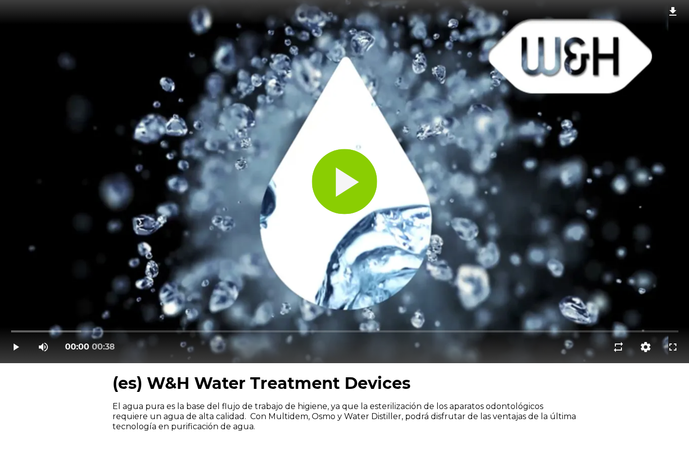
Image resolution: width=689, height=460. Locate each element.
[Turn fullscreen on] (673, 347)
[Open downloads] (673, 11)
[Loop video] (618, 347)
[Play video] (16, 347)
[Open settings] (646, 347)
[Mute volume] (43, 347)
